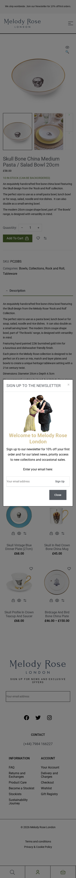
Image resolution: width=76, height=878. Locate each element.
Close (57, 494)
